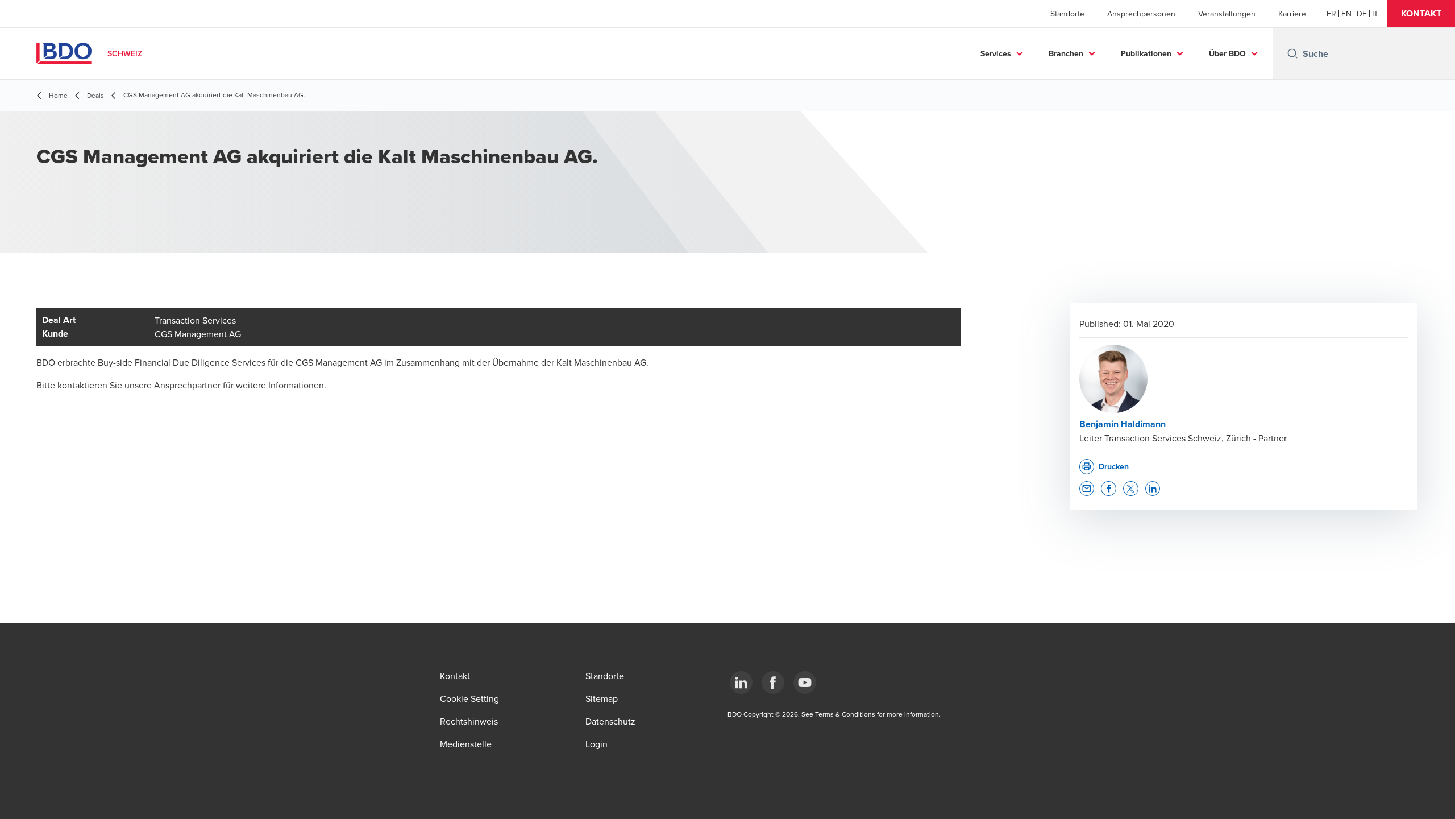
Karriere (1292, 13)
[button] (1421, 13)
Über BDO (1227, 53)
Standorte (1067, 13)
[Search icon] (1292, 53)
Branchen (1066, 53)
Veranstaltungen (1227, 13)
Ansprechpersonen (1141, 13)
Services (995, 53)
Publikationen (1146, 53)
